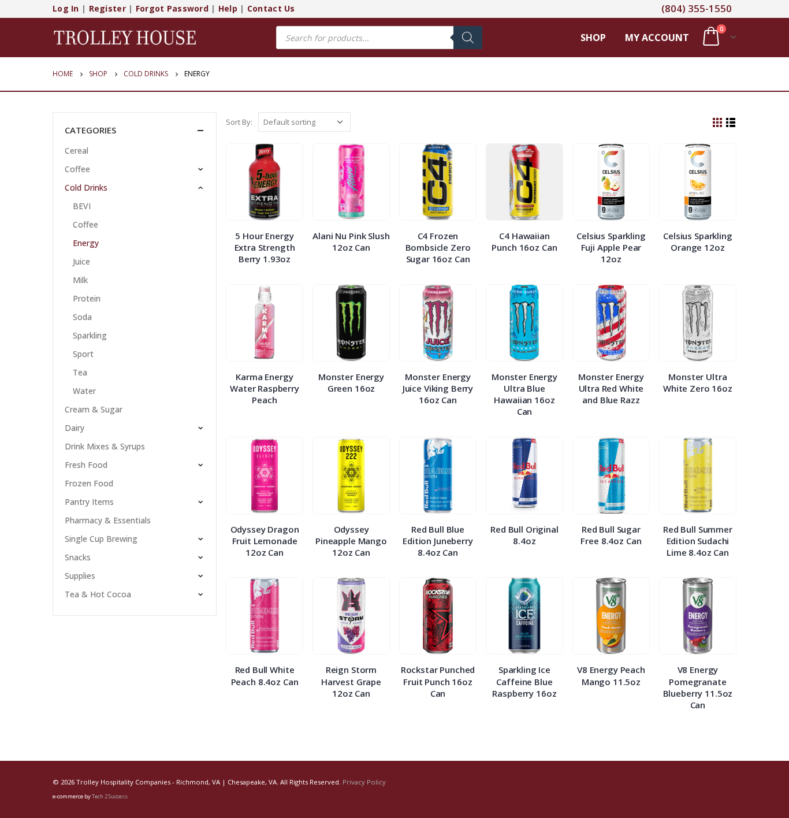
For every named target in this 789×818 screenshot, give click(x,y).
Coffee (77, 168)
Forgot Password (172, 8)
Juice (81, 261)
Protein (87, 298)
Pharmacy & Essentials (108, 520)
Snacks (78, 557)
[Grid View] (717, 122)
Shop (593, 37)
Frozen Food (89, 483)
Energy (86, 242)
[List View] (730, 122)
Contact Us (271, 8)
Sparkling (90, 335)
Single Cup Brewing (101, 538)
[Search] (467, 37)
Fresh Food (86, 464)
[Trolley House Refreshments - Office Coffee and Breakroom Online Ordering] (125, 37)
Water (84, 390)
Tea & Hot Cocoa (98, 594)
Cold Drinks (86, 187)
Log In (66, 8)
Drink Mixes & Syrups (105, 446)
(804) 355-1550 (696, 8)
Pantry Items (89, 501)
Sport (83, 353)
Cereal (76, 150)
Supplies (80, 575)
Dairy (74, 427)
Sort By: (239, 122)
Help (227, 8)
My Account (657, 37)
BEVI (82, 205)
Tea (80, 372)
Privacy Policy (364, 782)
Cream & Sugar (93, 409)
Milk (80, 279)
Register (107, 8)
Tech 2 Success (110, 796)
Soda (82, 316)
